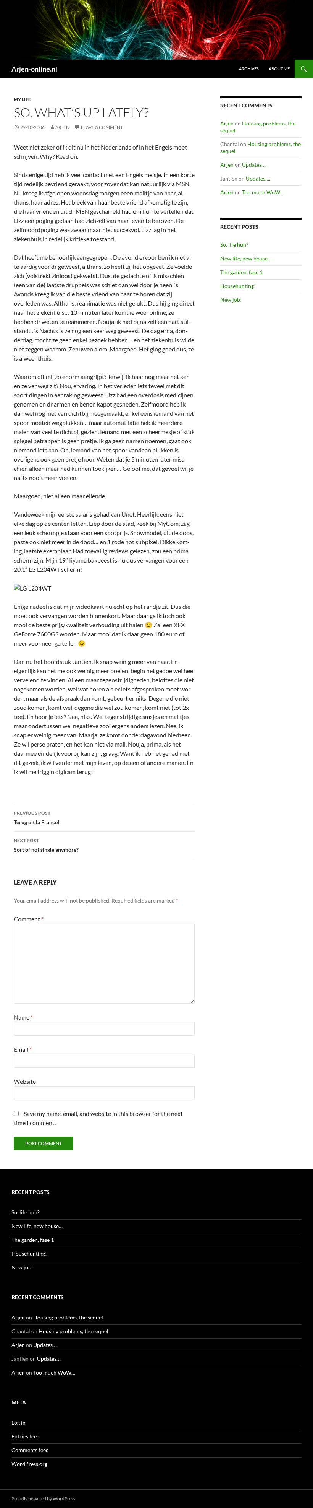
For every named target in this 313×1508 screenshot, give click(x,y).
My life (22, 99)
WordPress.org (29, 1464)
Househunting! (238, 286)
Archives (249, 68)
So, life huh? (234, 244)
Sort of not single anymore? (46, 845)
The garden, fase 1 (241, 272)
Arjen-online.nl (34, 69)
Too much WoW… (263, 192)
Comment (29, 918)
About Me (279, 68)
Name (23, 1017)
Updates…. (254, 164)
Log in (18, 1422)
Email (23, 1049)
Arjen (62, 127)
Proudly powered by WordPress (43, 1498)
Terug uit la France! (37, 817)
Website (25, 1081)
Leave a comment (102, 127)
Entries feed (25, 1436)
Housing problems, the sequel (68, 1317)
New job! (231, 299)
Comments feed (30, 1450)
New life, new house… (245, 258)
